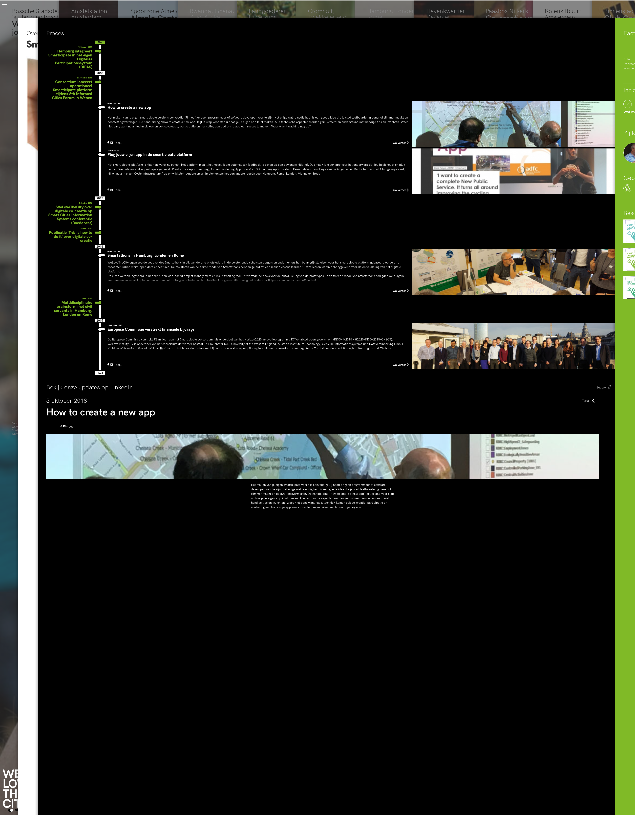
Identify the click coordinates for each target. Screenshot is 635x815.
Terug (586, 401)
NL (17, 810)
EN (5, 810)
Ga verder (399, 143)
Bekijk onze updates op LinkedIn (326, 387)
